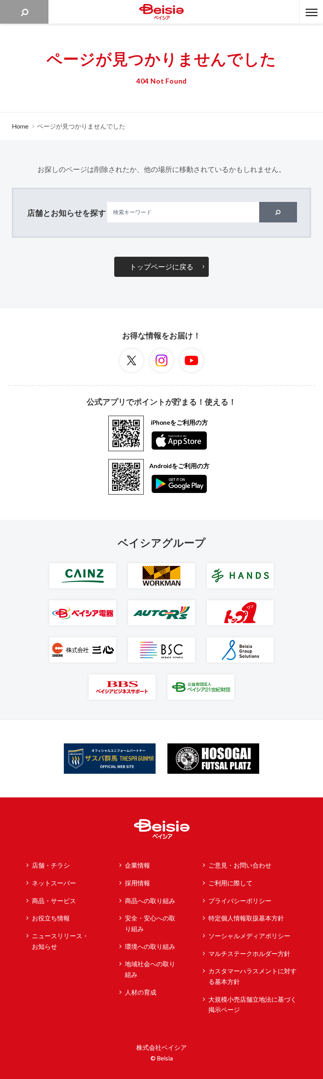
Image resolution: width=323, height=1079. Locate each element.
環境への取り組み (150, 946)
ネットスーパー (54, 883)
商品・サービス (54, 900)
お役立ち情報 (51, 918)
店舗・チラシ (51, 865)
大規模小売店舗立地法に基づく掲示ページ (252, 1005)
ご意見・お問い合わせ (239, 865)
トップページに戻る (161, 266)
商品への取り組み (150, 900)
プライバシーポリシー (239, 900)
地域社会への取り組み (150, 969)
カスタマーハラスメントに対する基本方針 (252, 976)
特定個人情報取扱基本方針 (246, 918)
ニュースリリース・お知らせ (60, 941)
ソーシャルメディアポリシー (249, 935)
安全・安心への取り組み (150, 923)
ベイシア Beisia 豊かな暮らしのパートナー (161, 12)
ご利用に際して (230, 883)
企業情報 (137, 865)
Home (20, 126)
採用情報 (137, 883)
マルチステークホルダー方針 (249, 953)
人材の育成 (140, 992)
